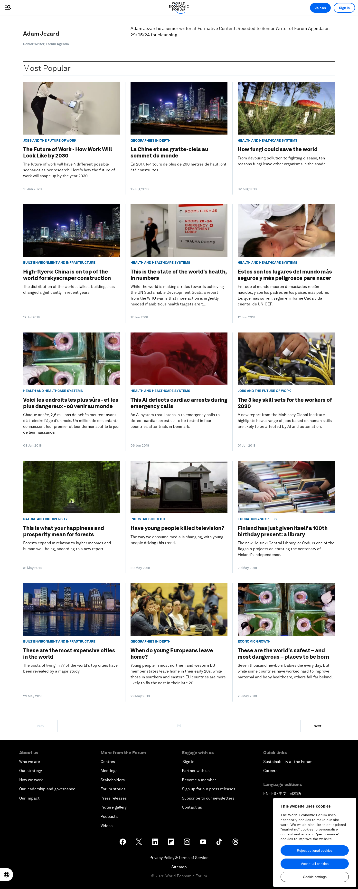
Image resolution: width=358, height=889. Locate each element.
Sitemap (179, 867)
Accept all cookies (315, 864)
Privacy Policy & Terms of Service (179, 857)
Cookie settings (315, 877)
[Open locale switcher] (6, 874)
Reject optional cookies (314, 850)
